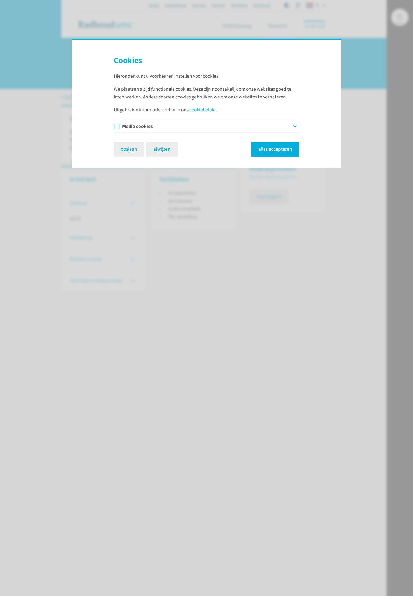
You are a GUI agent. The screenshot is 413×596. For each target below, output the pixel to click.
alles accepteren (275, 149)
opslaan (129, 149)
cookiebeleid (202, 109)
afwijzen (162, 149)
